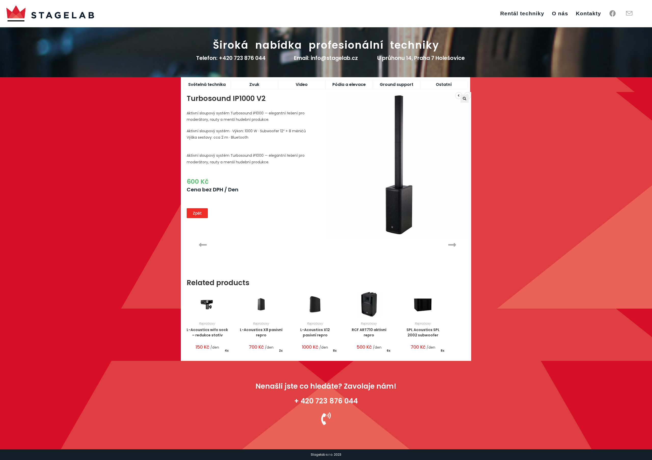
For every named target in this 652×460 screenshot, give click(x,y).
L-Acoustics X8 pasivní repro (261, 332)
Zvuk (254, 84)
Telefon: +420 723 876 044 (231, 58)
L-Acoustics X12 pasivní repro (315, 332)
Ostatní (444, 84)
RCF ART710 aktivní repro (369, 332)
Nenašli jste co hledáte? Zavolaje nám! (326, 386)
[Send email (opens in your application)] (629, 14)
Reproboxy (207, 323)
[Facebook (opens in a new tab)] (612, 13)
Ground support (396, 84)
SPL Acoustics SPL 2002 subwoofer (423, 332)
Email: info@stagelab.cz (326, 58)
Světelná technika (207, 84)
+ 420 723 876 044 (326, 401)
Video (302, 84)
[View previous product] (458, 95)
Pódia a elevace (349, 84)
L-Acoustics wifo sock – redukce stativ (207, 332)
